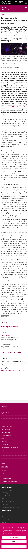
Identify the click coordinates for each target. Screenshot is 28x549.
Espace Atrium (4, 444)
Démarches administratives (7, 516)
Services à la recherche (6, 457)
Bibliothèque (4, 441)
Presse (2, 473)
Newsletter (3, 470)
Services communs (5, 454)
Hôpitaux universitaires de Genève (9, 481)
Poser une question (5, 519)
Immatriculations (5, 513)
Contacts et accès (5, 417)
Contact (3, 498)
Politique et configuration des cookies (10, 507)
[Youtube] (6, 467)
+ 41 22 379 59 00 (7, 423)
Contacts (3, 438)
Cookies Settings (14, 537)
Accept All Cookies (14, 546)
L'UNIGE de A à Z (5, 504)
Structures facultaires (6, 460)
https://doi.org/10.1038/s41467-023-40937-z (13, 371)
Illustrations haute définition (11, 352)
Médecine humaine (5, 429)
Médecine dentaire (5, 432)
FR (20, 2)
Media (3, 14)
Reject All (14, 541)
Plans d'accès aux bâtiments (7, 501)
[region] (14, 536)
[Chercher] (16, 2)
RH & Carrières (4, 451)
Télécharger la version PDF (10, 327)
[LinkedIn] (2, 467)
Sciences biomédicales (6, 435)
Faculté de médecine (7, 8)
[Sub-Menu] (25, 8)
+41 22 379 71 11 (6, 414)
